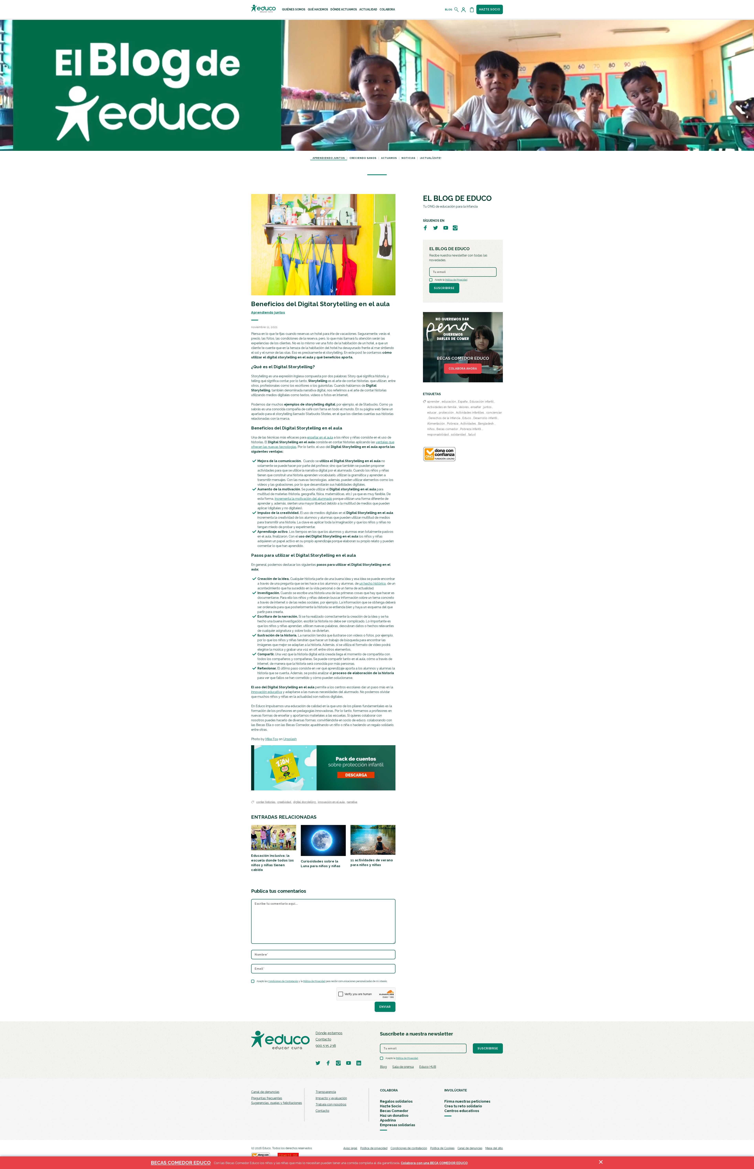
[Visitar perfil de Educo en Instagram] (455, 228)
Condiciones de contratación (409, 1148)
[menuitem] (293, 9)
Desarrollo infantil (485, 418)
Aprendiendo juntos (329, 158)
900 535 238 (326, 1046)
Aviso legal (350, 1148)
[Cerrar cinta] (600, 1163)
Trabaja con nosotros (331, 1104)
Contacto (323, 1039)
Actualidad (368, 9)
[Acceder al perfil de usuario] (464, 9)
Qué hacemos (318, 9)
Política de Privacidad (314, 981)
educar (432, 412)
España (463, 401)
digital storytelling (305, 801)
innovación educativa (266, 692)
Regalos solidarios (396, 1101)
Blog (448, 9)
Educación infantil (482, 401)
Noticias (408, 158)
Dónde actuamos (343, 9)
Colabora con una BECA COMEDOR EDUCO (434, 1163)
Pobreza (452, 423)
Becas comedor (447, 429)
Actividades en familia (442, 407)
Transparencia (326, 1092)
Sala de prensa (403, 1067)
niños (431, 429)
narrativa (352, 801)
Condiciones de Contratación (283, 981)
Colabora (387, 9)
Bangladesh (486, 423)
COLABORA (389, 1090)
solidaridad (458, 434)
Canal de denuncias (265, 1092)
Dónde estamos (329, 1033)
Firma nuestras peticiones (467, 1101)
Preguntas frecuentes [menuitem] (266, 1098)
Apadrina (388, 1120)
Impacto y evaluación (331, 1098)
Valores (464, 407)
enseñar (476, 407)
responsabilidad (438, 434)
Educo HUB (427, 1067)
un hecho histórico (372, 583)
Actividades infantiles (470, 412)
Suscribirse (444, 288)
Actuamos (389, 158)
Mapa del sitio (494, 1148)
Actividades (468, 423)
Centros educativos (461, 1111)
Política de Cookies (442, 1148)
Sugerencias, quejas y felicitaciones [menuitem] (276, 1103)
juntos (487, 407)
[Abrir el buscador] (456, 9)
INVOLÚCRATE (455, 1090)
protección (446, 412)
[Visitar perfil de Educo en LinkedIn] (358, 1063)
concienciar (494, 412)
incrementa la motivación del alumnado (303, 499)
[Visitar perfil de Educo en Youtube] (445, 228)
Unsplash (290, 739)
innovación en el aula (331, 801)
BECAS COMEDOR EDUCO (181, 1162)
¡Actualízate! (430, 158)
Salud (472, 434)
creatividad (284, 801)
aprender (433, 401)
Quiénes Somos (293, 9)
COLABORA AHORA (463, 368)
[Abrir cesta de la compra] (471, 9)
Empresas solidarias (397, 1125)
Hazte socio (489, 9)
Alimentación (436, 423)
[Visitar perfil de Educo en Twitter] (435, 228)
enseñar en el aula (320, 437)
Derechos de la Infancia (444, 418)
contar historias (266, 801)
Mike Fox (271, 739)
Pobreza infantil (470, 429)
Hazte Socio (390, 1106)
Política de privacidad (373, 1148)
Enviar (385, 1006)
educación (449, 401)
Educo (466, 418)
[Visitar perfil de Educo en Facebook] (425, 228)
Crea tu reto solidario (463, 1106)
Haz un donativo (394, 1115)
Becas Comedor (394, 1111)
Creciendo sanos (363, 158)
